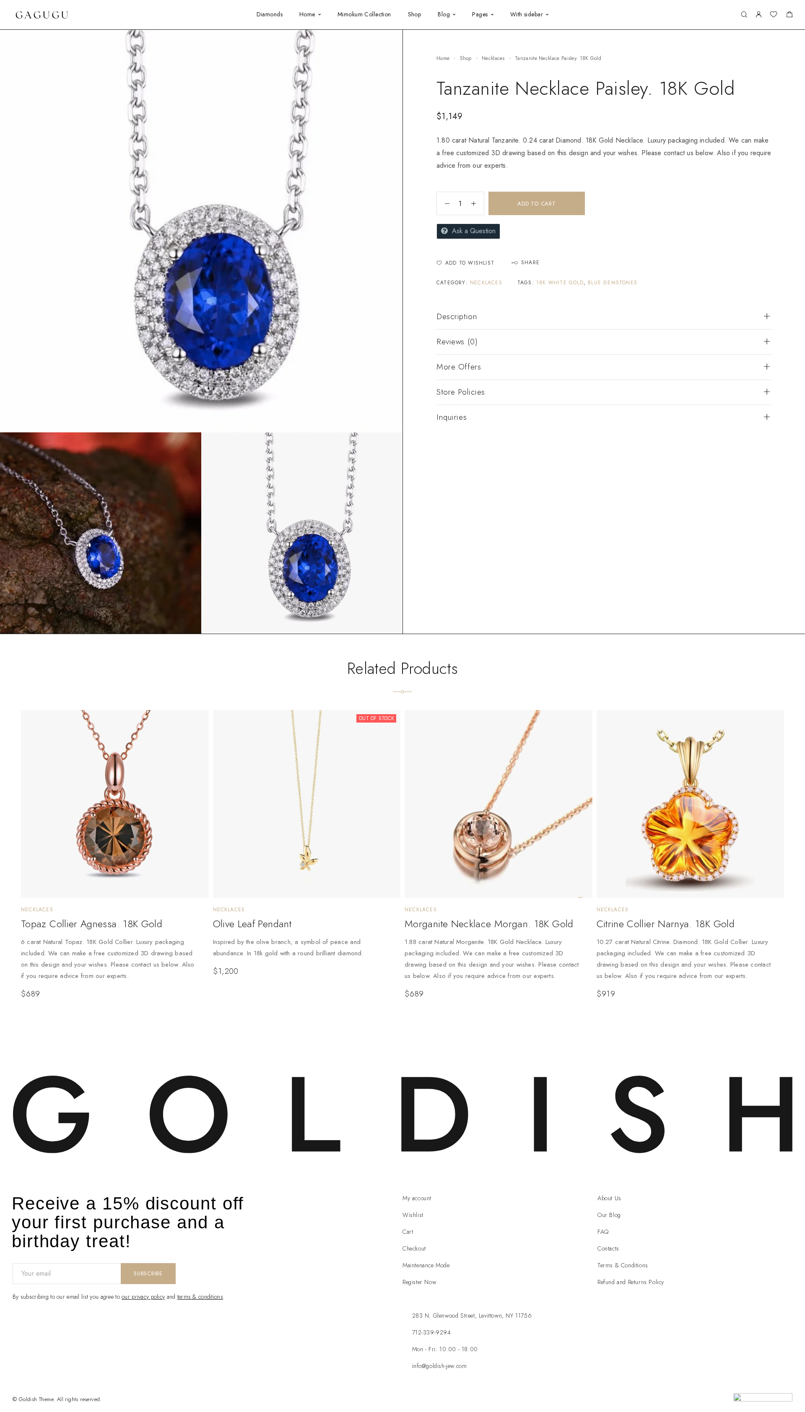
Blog (444, 14)
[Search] (744, 14)
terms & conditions (200, 1296)
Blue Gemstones (612, 282)
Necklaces (493, 58)
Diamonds (270, 14)
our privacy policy (143, 1296)
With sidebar (526, 14)
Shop (414, 14)
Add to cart (536, 204)
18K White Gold (560, 282)
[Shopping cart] (789, 15)
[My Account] (758, 14)
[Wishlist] (773, 15)
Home (307, 14)
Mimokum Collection (364, 14)
